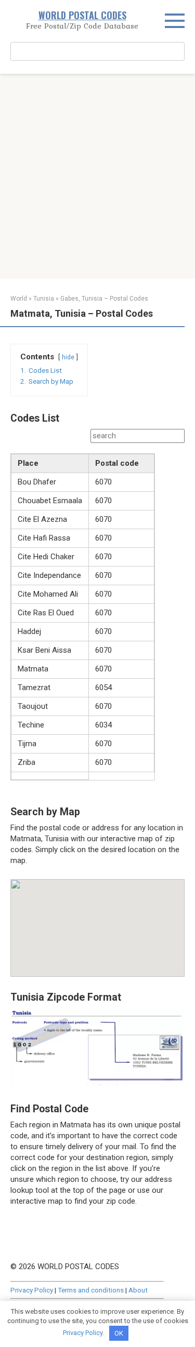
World (18, 298)
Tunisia (43, 298)
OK (118, 1333)
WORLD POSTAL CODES (82, 15)
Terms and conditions (91, 1290)
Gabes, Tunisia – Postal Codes (104, 298)
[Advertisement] (97, 176)
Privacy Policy (31, 1290)
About (138, 1290)
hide (68, 357)
